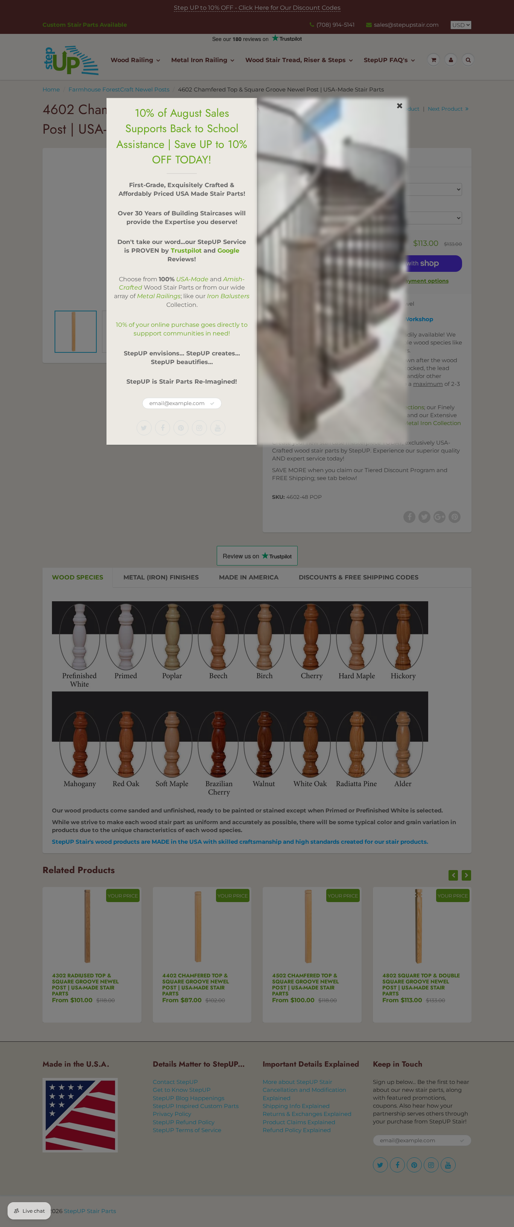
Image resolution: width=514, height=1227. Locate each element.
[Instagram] (199, 427)
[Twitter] (144, 427)
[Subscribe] (212, 404)
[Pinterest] (181, 427)
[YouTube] (217, 427)
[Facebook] (162, 427)
